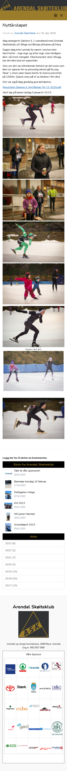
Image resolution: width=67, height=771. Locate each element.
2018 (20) (11, 578)
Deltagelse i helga (24, 492)
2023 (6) (10, 543)
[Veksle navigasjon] (61, 15)
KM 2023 (19, 503)
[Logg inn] (56, 15)
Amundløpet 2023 (24, 524)
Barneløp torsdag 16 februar (30, 481)
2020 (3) (10, 564)
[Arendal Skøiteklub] (33, 5)
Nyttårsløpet (15, 25)
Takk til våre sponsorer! (27, 470)
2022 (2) (10, 550)
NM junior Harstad (24, 514)
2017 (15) (11, 585)
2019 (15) (11, 571)
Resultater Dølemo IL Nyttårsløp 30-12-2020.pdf (32, 87)
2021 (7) (10, 557)
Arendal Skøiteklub (25, 33)
